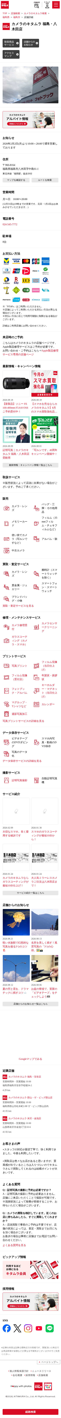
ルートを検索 (45, 180)
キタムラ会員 (47, 2)
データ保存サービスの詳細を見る (22, 761)
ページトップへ (49, 1362)
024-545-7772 (10, 224)
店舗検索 (37, 2)
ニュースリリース (41, 1371)
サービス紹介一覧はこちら (30, 893)
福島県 (6, 17)
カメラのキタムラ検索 (35, 13)
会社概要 (17, 1375)
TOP (5, 13)
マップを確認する (16, 180)
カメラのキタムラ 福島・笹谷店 (24, 1077)
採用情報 (30, 1375)
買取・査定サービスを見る (18, 605)
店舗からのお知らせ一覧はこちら (31, 1004)
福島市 (16, 17)
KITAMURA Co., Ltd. (24, 1396)
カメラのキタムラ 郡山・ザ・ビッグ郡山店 (30, 1097)
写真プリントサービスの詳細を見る (23, 721)
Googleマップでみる (30, 1059)
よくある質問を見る (14, 1245)
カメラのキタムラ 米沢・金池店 (24, 1118)
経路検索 (30, 1411)
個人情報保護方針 (19, 1371)
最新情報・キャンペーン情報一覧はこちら (30, 465)
